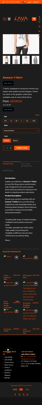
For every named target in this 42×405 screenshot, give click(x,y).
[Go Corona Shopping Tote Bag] (30, 291)
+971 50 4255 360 (29, 356)
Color (6, 136)
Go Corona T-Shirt (8, 330)
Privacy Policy (9, 362)
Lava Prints (27, 385)
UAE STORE (8, 357)
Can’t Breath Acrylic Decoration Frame (8, 305)
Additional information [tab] (26, 165)
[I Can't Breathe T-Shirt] (11, 264)
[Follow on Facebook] (39, 17)
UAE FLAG (24, 3)
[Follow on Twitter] (39, 26)
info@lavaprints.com (27, 359)
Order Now (21, 148)
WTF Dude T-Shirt (27, 276)
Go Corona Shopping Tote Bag (27, 305)
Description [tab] (8, 164)
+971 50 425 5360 (12, 2)
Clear (37, 115)
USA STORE (8, 360)
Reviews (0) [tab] (7, 171)
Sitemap (7, 378)
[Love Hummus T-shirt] (30, 318)
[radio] (5, 120)
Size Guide (8, 109)
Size (5, 116)
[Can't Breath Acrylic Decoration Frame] (11, 290)
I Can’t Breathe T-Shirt (7, 277)
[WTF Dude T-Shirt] (30, 264)
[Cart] (34, 19)
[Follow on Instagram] (39, 22)
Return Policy (8, 365)
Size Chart (8, 83)
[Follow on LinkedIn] (39, 31)
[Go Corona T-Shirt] (11, 318)
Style (6, 125)
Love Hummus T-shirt (27, 331)
